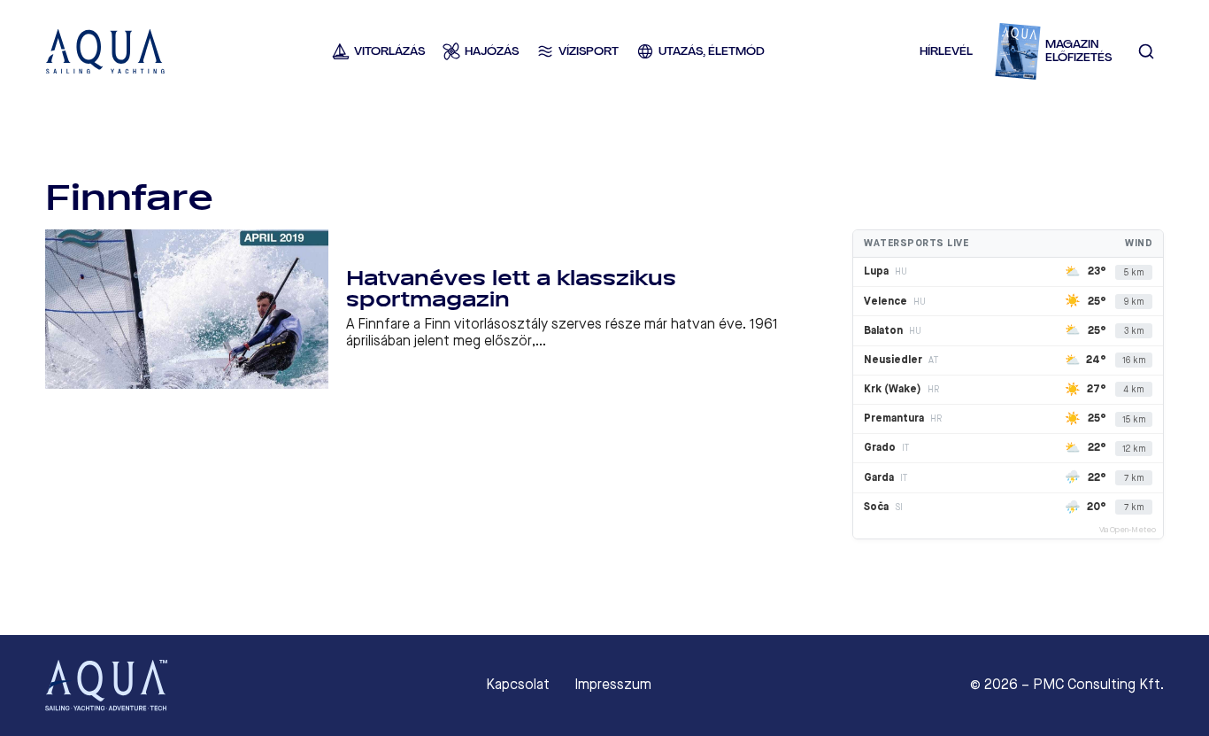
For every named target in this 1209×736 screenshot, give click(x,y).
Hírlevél (946, 50)
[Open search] (1146, 51)
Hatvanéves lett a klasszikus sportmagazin (511, 289)
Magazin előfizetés (1078, 51)
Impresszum (612, 684)
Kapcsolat (518, 684)
